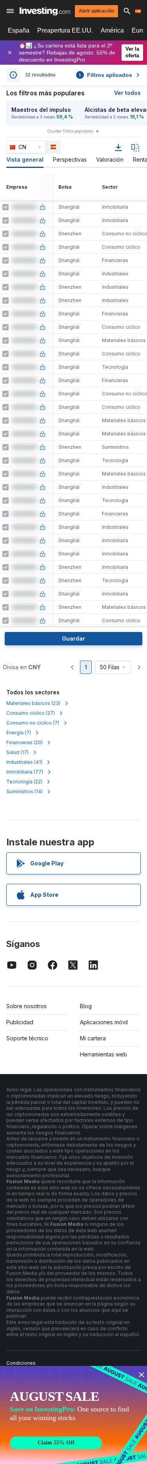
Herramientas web (103, 1054)
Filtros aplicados (105, 75)
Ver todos (127, 92)
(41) (24, 762)
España (18, 30)
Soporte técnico (27, 1038)
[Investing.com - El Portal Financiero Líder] (45, 11)
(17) (17, 752)
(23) (33, 703)
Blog (86, 1006)
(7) (32, 723)
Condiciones (21, 1363)
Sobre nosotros (26, 1006)
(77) (24, 772)
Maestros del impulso (41, 109)
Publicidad (19, 1022)
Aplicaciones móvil (104, 1022)
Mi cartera (93, 1038)
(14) (24, 791)
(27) (30, 713)
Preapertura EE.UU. (65, 30)
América (112, 30)
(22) (24, 782)
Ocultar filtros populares (70, 131)
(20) (24, 742)
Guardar (73, 638)
